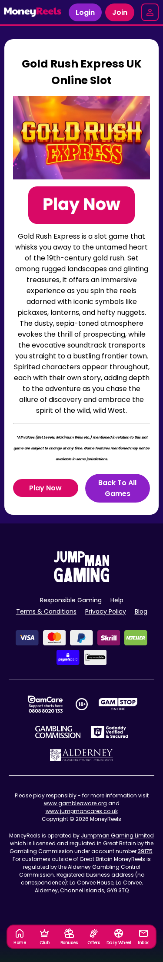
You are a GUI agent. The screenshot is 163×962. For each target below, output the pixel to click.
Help (116, 600)
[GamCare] (45, 704)
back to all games (117, 488)
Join (119, 12)
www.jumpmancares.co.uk (82, 811)
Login (85, 12)
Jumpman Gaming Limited (117, 835)
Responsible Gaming (71, 600)
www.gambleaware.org (75, 803)
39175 (145, 851)
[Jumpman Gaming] (82, 580)
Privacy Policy (105, 611)
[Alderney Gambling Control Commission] (81, 755)
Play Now (45, 488)
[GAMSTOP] (118, 704)
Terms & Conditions (46, 611)
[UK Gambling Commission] (57, 732)
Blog (141, 611)
